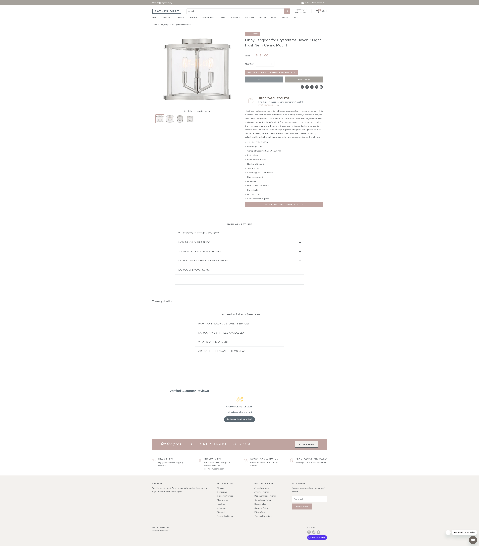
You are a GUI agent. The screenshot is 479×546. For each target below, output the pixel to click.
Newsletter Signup (225, 516)
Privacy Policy (260, 512)
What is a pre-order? (213, 341)
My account (301, 12)
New (154, 17)
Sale (296, 17)
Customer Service (225, 496)
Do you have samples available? (221, 332)
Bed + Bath (235, 17)
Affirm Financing (261, 488)
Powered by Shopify (160, 530)
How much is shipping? (194, 242)
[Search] (287, 11)
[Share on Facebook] (312, 87)
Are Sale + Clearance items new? (221, 351)
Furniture (165, 17)
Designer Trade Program (265, 496)
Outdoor (249, 17)
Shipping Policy (261, 508)
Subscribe (302, 506)
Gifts (273, 17)
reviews (253, 465)
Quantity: (249, 64)
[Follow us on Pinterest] (309, 532)
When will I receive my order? (199, 251)
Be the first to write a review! (239, 419)
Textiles (180, 17)
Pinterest (221, 512)
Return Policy (260, 504)
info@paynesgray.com (268, 105)
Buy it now (304, 79)
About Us (221, 488)
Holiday (262, 17)
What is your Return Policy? (198, 233)
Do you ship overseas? (194, 269)
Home (154, 25)
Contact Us (222, 492)
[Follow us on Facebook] (318, 532)
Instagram (221, 508)
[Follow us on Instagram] (313, 532)
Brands (285, 17)
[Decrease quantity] (258, 64)
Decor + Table (208, 17)
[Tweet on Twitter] (316, 87)
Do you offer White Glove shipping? (204, 260)
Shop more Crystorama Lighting (284, 204)
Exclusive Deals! (315, 2)
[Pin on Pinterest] (302, 87)
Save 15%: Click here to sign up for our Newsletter (271, 72)
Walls (222, 17)
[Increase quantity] (271, 64)
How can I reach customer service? (223, 323)
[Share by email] (321, 87)
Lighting (193, 17)
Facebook (221, 504)
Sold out (264, 79)
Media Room (222, 500)
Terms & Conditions (263, 516)
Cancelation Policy (262, 500)
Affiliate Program (261, 492)
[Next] (234, 119)
